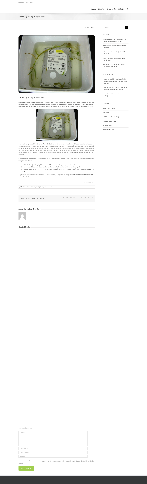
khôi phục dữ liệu (75, 152)
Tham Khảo (108, 125)
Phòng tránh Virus (110, 121)
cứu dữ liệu (28, 161)
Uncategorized (109, 129)
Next (92, 28)
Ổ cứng (42, 187)
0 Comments (48, 187)
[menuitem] (94, 9)
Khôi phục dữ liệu (109, 108)
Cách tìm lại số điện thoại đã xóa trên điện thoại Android (115, 81)
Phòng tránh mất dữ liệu (112, 117)
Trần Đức (22, 187)
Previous (86, 28)
